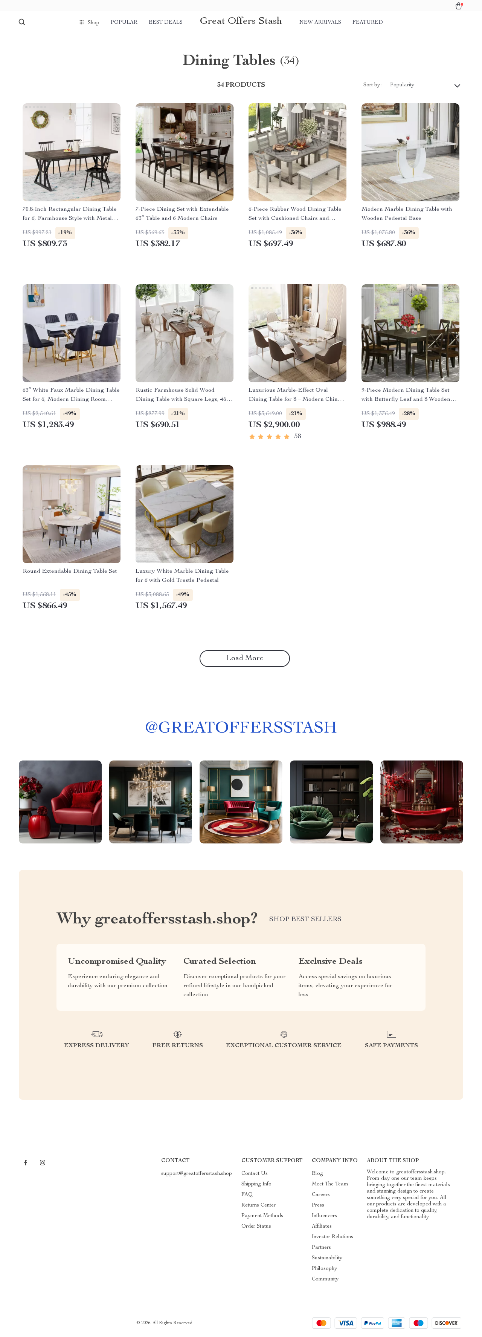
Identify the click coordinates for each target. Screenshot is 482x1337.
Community (325, 1279)
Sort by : (373, 85)
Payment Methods (262, 1216)
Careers (321, 1194)
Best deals (166, 22)
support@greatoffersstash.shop (196, 1173)
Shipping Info (256, 1184)
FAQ (247, 1194)
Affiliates (322, 1226)
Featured (367, 22)
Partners (321, 1247)
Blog (317, 1173)
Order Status (256, 1226)
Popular (124, 22)
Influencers (324, 1216)
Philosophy (324, 1268)
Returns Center (258, 1205)
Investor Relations (332, 1237)
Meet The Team (330, 1184)
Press (318, 1205)
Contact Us (254, 1173)
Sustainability (327, 1258)
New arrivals (320, 22)
